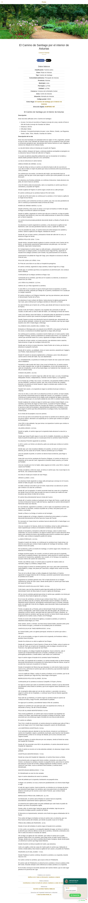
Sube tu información (42, 877)
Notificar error (32, 877)
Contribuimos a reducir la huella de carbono (35, 883)
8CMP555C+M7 (50, 106)
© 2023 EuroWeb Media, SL (44, 894)
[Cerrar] (2, 2)
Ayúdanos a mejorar (54, 877)
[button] (85, 879)
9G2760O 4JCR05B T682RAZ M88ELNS (44, 889)
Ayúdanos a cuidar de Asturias (56, 883)
